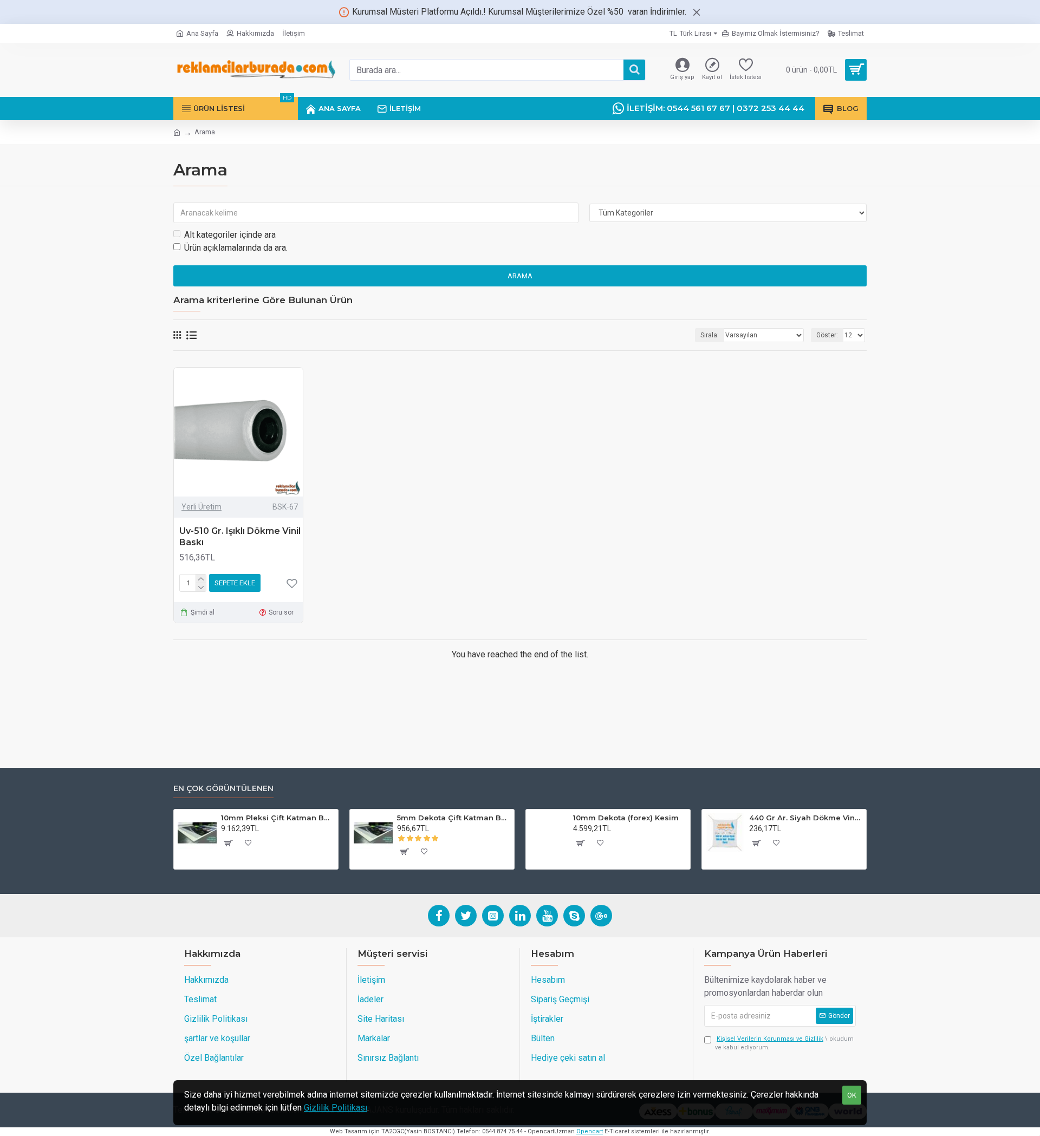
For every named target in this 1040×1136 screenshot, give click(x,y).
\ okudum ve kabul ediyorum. (784, 1043)
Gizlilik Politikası (335, 1107)
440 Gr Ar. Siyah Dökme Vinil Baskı (805, 817)
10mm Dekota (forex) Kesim (626, 817)
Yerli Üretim (201, 506)
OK (851, 1095)
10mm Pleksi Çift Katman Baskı (277, 817)
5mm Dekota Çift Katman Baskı (453, 817)
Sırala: (709, 335)
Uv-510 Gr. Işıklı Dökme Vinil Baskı (240, 536)
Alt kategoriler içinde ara (230, 235)
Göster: (827, 335)
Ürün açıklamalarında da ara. (236, 248)
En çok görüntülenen (223, 788)
